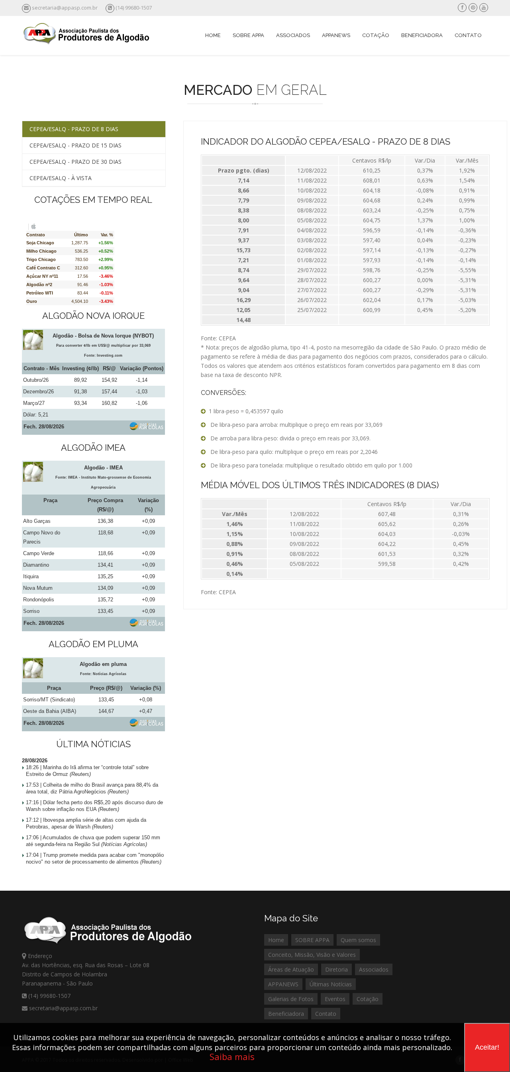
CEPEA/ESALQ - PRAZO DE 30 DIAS (75, 161)
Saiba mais (232, 1056)
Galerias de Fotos (291, 999)
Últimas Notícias (331, 984)
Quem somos (358, 940)
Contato (468, 35)
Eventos (335, 999)
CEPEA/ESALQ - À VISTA (60, 178)
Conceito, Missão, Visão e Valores (312, 954)
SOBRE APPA (312, 940)
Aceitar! (487, 1047)
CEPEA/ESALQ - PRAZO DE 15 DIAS (75, 145)
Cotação (375, 35)
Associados (293, 35)
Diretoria (336, 969)
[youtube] (484, 7)
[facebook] (462, 7)
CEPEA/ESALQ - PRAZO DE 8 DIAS (73, 129)
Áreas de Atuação (291, 969)
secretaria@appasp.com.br (65, 7)
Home (213, 35)
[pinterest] (473, 7)
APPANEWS (283, 984)
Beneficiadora (422, 35)
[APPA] (87, 42)
